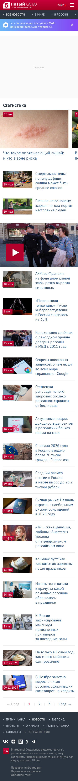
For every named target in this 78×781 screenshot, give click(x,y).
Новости (38, 719)
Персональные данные (26, 771)
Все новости (15, 14)
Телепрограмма (57, 726)
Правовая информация (26, 767)
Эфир (61, 5)
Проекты (12, 726)
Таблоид (58, 719)
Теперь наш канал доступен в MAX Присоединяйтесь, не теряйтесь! (32, 25)
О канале (32, 726)
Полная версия (38, 732)
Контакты (13, 732)
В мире (40, 14)
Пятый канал (15, 719)
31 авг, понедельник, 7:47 (22, 7)
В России (61, 14)
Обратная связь (21, 775)
